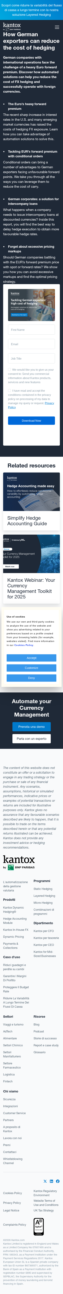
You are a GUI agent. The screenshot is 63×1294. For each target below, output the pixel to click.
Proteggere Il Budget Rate (16, 989)
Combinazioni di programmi (44, 912)
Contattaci (9, 1152)
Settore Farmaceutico (12, 1065)
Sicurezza (9, 1099)
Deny (31, 677)
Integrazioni (10, 1106)
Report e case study (46, 1045)
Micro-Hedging (43, 902)
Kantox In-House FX (15, 929)
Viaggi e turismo (13, 1024)
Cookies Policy (12, 1193)
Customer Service (14, 1113)
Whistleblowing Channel (12, 1161)
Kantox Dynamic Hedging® (13, 909)
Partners (8, 1120)
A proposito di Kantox (11, 1129)
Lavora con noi (12, 1138)
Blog (36, 1024)
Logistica (9, 1074)
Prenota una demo (31, 727)
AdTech (7, 1031)
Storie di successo (45, 1038)
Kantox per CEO (44, 945)
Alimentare (10, 1038)
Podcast (39, 1031)
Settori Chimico (13, 1045)
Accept (31, 658)
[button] (56, 27)
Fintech (8, 1081)
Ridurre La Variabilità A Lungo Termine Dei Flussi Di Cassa (16, 1002)
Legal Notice (11, 1210)
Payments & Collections (10, 946)
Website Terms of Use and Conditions (46, 1203)
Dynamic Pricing (13, 936)
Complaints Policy (14, 1224)
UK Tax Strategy (44, 1210)
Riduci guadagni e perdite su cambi (14, 967)
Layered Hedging (44, 895)
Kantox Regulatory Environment (45, 1193)
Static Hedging (43, 889)
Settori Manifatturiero (12, 1054)
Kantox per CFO (44, 931)
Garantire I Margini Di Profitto (14, 978)
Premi (6, 1145)
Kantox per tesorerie (46, 938)
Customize (31, 667)
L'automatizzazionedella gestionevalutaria (15, 886)
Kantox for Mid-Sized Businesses (45, 954)
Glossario (40, 1052)
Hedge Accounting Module (15, 921)
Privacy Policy (12, 1202)
